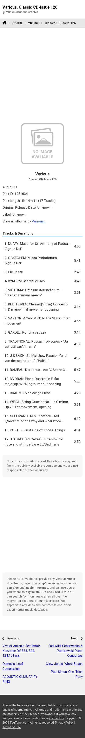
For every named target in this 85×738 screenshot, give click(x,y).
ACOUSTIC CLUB (14, 677)
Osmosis (8, 664)
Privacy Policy (64, 722)
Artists (17, 23)
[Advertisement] (42, 75)
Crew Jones (54, 664)
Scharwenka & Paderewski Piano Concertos (70, 651)
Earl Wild (54, 646)
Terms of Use (11, 727)
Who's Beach (73, 664)
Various (33, 23)
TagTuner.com (19, 722)
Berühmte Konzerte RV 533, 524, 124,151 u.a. (21, 651)
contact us (56, 718)
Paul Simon (59, 672)
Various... (39, 221)
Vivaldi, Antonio (13, 646)
